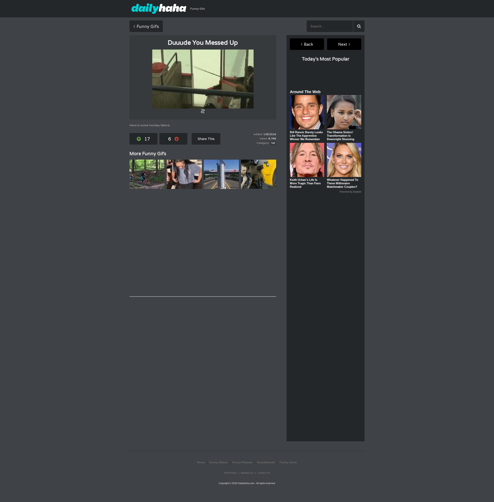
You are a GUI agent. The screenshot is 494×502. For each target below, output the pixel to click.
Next (342, 44)
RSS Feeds (230, 473)
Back (308, 44)
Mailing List (247, 473)
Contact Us (264, 473)
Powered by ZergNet (350, 191)
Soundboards (266, 462)
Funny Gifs (148, 26)
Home (201, 462)
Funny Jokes (288, 462)
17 (147, 139)
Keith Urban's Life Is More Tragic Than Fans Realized (305, 183)
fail (273, 143)
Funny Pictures (242, 462)
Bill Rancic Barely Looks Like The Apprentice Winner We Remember (306, 136)
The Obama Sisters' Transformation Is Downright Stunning (340, 136)
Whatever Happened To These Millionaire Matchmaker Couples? (342, 183)
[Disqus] (202, 243)
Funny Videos (218, 462)
